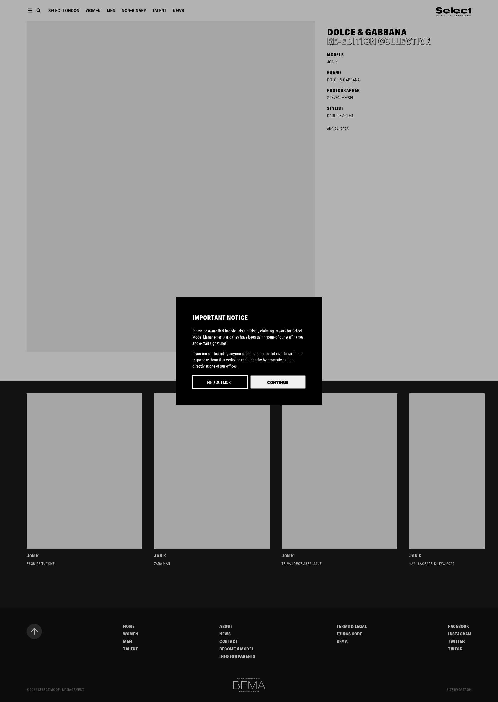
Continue (278, 382)
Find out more (220, 382)
